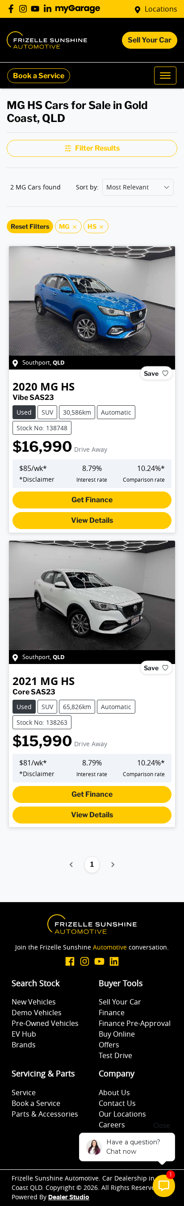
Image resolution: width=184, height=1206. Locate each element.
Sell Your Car (149, 40)
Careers (112, 1125)
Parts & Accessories (45, 1114)
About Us (114, 1092)
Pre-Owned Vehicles (45, 1023)
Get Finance (92, 500)
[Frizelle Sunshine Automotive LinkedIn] (49, 8)
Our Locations (122, 1114)
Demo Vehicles (37, 1012)
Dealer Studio (68, 1197)
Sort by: (87, 187)
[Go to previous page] (71, 864)
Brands (24, 1045)
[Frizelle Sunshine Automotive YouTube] (37, 8)
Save (151, 373)
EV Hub (24, 1034)
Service (24, 1092)
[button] (165, 75)
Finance (112, 1012)
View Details (92, 520)
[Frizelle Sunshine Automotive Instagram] (25, 8)
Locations (161, 9)
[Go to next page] (112, 864)
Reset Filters (30, 226)
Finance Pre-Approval (135, 1023)
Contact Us (117, 1103)
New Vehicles (34, 1002)
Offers (109, 1045)
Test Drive (115, 1055)
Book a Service (38, 75)
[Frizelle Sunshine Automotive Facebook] (13, 8)
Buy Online (117, 1034)
